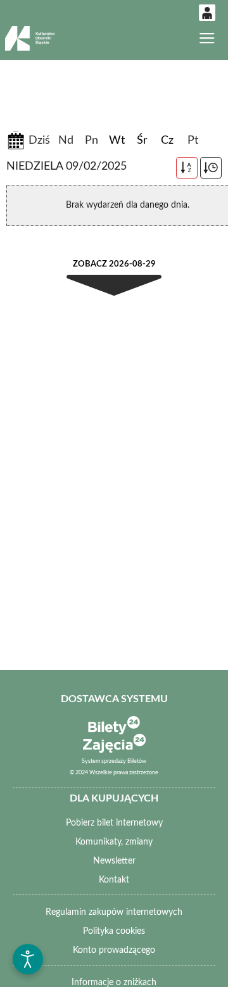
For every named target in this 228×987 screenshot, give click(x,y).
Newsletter (114, 861)
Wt (117, 140)
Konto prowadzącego (114, 950)
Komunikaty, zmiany (114, 842)
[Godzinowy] (211, 168)
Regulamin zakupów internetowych (114, 912)
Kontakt (114, 880)
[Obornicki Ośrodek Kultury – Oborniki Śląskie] (29, 38)
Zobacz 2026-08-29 (114, 264)
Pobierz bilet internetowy (114, 823)
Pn (91, 140)
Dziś (39, 140)
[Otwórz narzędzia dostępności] (28, 959)
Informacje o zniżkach (114, 982)
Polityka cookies (114, 931)
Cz (167, 140)
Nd (65, 140)
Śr (142, 140)
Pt (192, 140)
